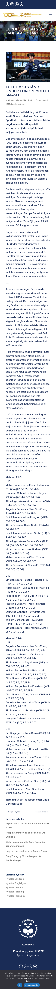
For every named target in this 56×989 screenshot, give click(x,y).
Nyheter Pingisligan (16, 883)
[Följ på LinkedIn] (17, 4)
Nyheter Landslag (15, 878)
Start (33, 33)
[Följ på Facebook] (7, 4)
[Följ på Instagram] (12, 4)
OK (20, 985)
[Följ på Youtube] (21, 4)
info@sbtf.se (32, 955)
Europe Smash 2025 (25, 29)
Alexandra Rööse (15, 100)
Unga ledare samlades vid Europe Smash (27, 851)
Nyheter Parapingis (15, 895)
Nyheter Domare (14, 887)
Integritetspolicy (32, 985)
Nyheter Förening (15, 891)
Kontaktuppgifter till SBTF (28, 951)
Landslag (15, 33)
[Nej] (52, 979)
